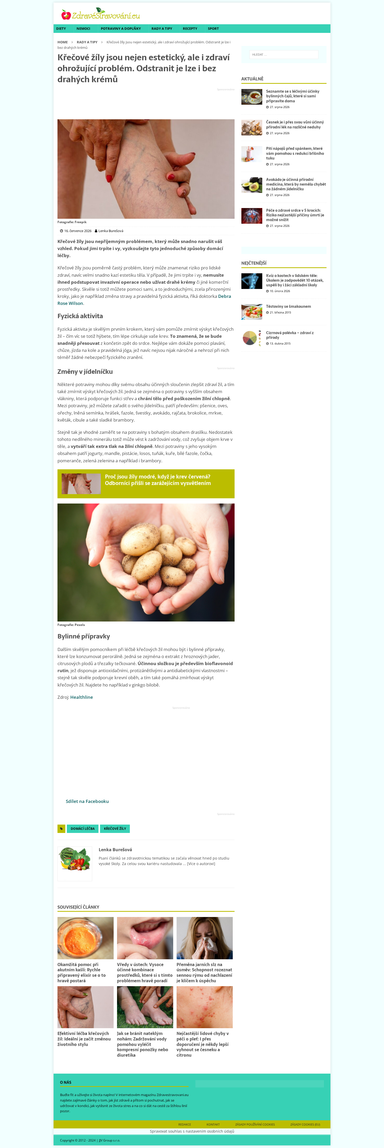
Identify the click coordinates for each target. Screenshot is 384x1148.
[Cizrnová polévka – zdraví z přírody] (251, 338)
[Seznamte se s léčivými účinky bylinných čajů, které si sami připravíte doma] (251, 97)
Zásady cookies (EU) (305, 1124)
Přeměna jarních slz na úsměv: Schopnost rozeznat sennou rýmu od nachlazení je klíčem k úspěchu (204, 972)
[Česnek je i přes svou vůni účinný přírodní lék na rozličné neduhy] (251, 127)
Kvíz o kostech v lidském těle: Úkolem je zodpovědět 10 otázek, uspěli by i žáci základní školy (294, 280)
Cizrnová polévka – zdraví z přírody (290, 335)
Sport (213, 28)
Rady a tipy (162, 28)
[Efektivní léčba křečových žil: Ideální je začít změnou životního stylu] (85, 1007)
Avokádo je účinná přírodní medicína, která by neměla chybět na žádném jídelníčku (296, 184)
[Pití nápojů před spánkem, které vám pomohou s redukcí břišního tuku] (251, 154)
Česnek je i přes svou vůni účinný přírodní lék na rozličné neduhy (295, 124)
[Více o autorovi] (200, 863)
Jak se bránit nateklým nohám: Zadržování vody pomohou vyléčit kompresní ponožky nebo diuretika (142, 1044)
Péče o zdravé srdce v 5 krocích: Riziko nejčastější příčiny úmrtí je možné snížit (295, 215)
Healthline (81, 697)
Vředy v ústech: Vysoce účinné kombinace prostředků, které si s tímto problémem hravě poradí (145, 972)
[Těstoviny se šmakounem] (251, 312)
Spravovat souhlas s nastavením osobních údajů (192, 1131)
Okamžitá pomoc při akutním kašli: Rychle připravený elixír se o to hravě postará (81, 972)
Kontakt (213, 1124)
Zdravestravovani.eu (173, 1094)
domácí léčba (83, 828)
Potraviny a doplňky (121, 28)
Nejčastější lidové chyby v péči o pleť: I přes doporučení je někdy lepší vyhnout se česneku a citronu (203, 1044)
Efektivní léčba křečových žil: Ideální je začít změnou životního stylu (84, 1039)
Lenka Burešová (115, 850)
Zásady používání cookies (255, 1124)
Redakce (184, 1124)
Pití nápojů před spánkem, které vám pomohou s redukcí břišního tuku (295, 153)
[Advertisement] (146, 104)
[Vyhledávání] (284, 54)
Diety (61, 28)
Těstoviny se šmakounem (288, 306)
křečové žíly (115, 828)
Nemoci (83, 28)
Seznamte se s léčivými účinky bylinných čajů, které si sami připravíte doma (292, 96)
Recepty (190, 28)
